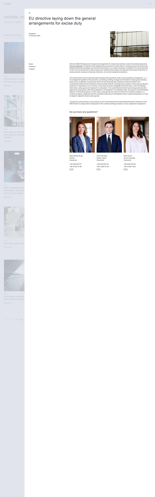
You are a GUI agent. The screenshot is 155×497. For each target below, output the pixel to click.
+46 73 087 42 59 (103, 167)
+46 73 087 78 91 (130, 167)
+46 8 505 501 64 (130, 164)
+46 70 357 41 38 (75, 167)
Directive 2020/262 (76, 66)
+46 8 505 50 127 (75, 164)
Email (71, 169)
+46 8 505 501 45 (103, 164)
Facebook (32, 66)
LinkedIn (32, 69)
